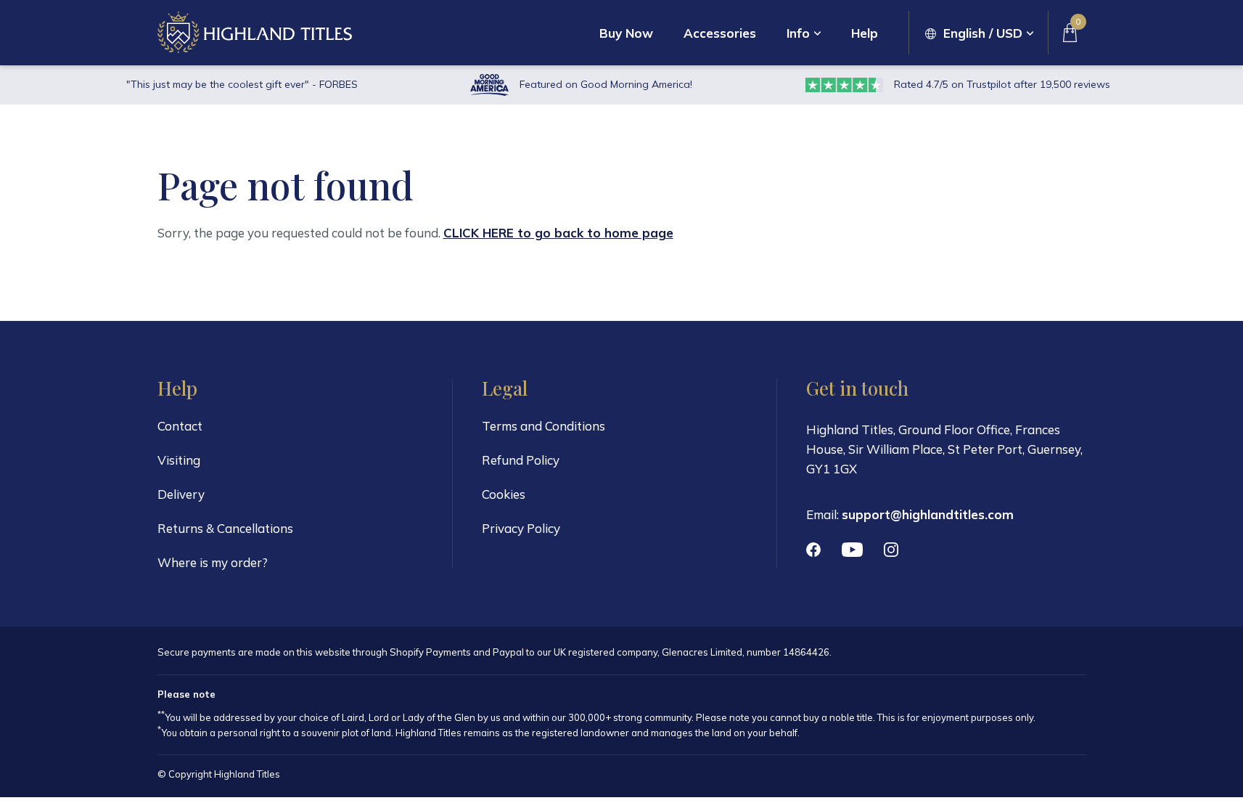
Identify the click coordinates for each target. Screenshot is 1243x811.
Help (864, 33)
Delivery (181, 494)
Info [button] (798, 33)
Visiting (178, 460)
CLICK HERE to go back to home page (558, 232)
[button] (979, 33)
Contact (179, 425)
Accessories (720, 33)
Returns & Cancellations (225, 528)
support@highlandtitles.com (928, 514)
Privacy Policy (521, 528)
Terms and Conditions (543, 425)
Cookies (503, 494)
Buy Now (626, 33)
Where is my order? (212, 562)
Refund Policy (520, 460)
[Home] (254, 32)
